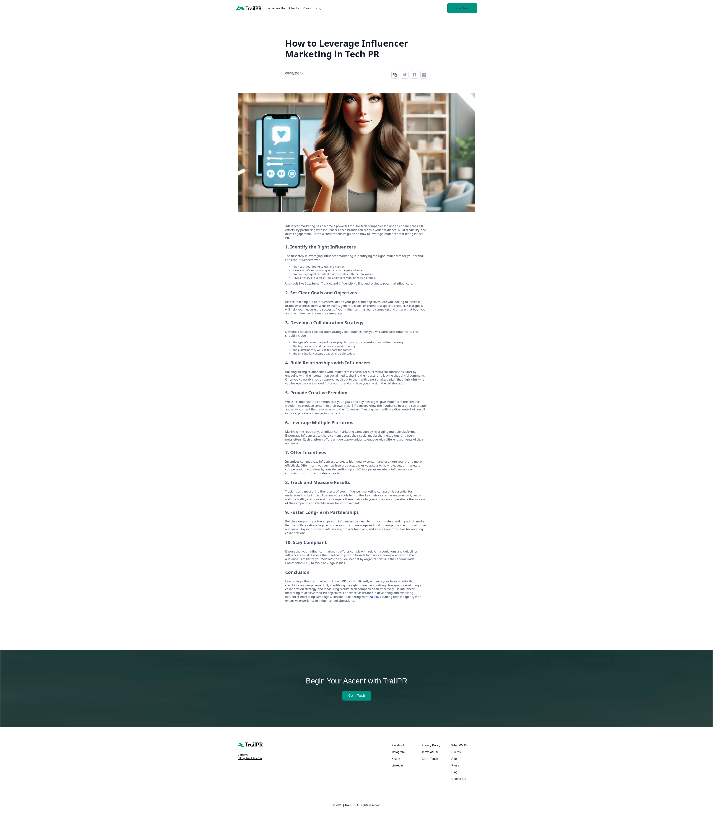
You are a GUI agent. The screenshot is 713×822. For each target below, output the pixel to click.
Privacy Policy (430, 745)
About (455, 758)
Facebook (398, 745)
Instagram (398, 752)
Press (307, 8)
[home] (249, 8)
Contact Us (458, 778)
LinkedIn (397, 765)
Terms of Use (430, 752)
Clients (294, 8)
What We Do (276, 8)
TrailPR (373, 597)
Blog (318, 8)
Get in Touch (462, 8)
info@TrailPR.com (250, 758)
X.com (396, 758)
